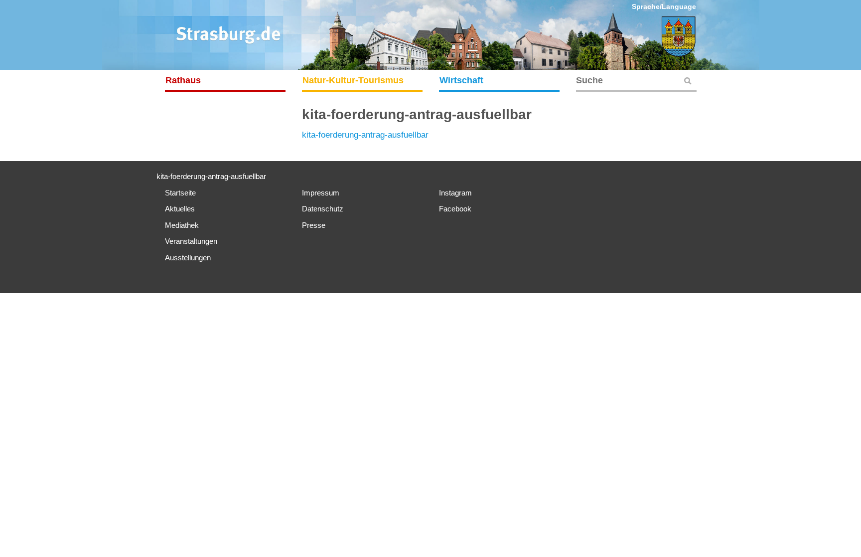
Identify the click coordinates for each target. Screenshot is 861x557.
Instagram (455, 192)
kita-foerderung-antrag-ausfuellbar (365, 135)
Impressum (320, 192)
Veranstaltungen (191, 241)
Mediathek (182, 225)
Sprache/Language (664, 6)
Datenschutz (322, 208)
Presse (313, 225)
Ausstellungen (188, 257)
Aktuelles (180, 208)
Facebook (455, 208)
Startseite (180, 192)
